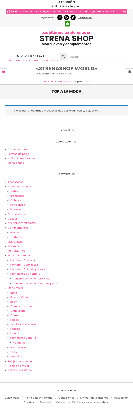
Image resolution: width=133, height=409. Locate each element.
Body (13, 302)
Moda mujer (15, 288)
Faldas (14, 320)
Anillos (14, 191)
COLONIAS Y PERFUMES (22, 223)
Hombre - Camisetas (24, 264)
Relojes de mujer (18, 366)
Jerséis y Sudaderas (23, 324)
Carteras (16, 237)
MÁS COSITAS (16, 251)
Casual (12, 218)
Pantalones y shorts (23, 338)
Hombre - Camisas (22, 260)
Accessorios (15, 182)
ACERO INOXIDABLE (19, 186)
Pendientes (17, 205)
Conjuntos (17, 315)
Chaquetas (17, 311)
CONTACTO (85, 17)
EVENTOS (13, 246)
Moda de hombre (19, 255)
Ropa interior (18, 347)
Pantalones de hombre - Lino (31, 278)
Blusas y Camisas (21, 297)
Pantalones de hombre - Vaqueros (35, 283)
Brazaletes (17, 196)
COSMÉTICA (15, 242)
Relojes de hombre (20, 361)
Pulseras (15, 209)
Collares (15, 200)
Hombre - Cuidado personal (28, 269)
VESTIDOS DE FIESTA (20, 370)
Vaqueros (19, 342)
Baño (13, 293)
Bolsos (14, 232)
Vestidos (16, 356)
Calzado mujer (17, 214)
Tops (13, 352)
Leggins (15, 329)
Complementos (18, 227)
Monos (14, 333)
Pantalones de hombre (25, 273)
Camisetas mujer (21, 306)
